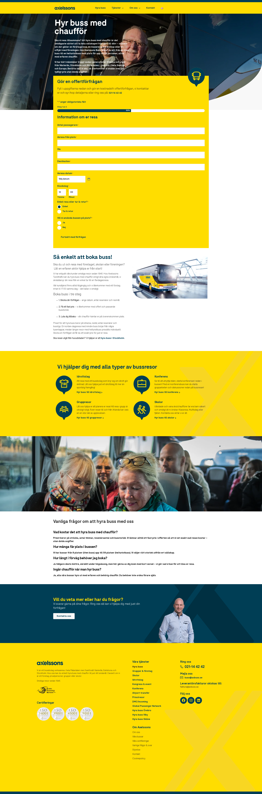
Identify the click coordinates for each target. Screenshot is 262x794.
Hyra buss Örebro (141, 711)
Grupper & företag (142, 671)
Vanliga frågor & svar (142, 746)
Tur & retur (67, 211)
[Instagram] (191, 700)
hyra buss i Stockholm (112, 338)
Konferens (161, 377)
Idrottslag (83, 377)
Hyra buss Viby (140, 715)
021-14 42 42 (115, 93)
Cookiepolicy (138, 759)
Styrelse (136, 750)
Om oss (133, 8)
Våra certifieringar (140, 741)
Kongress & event (141, 684)
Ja (63, 223)
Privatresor (138, 698)
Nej (64, 227)
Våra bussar (137, 737)
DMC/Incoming (140, 702)
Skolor (158, 402)
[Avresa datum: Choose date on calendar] (88, 179)
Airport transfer (140, 693)
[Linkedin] (198, 700)
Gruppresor (84, 402)
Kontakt (150, 8)
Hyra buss (100, 8)
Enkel (65, 207)
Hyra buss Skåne (141, 719)
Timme (60, 197)
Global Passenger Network (146, 706)
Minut (72, 197)
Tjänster (116, 8)
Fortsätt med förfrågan (73, 237)
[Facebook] (183, 700)
